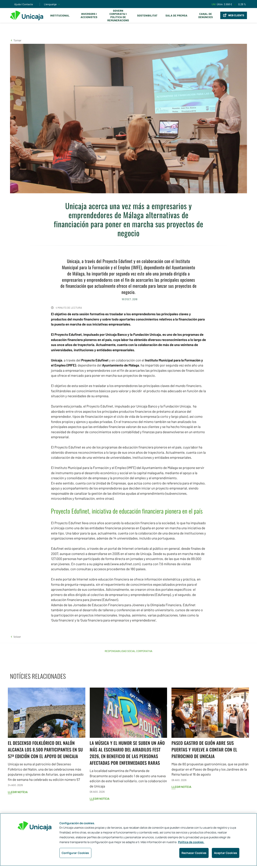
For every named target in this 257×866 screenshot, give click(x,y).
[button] (15, 40)
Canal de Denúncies (205, 15)
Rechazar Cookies (194, 853)
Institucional (60, 15)
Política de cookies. (191, 842)
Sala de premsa (176, 15)
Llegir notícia (18, 792)
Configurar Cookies (75, 853)
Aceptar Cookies (225, 853)
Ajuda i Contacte (23, 4)
